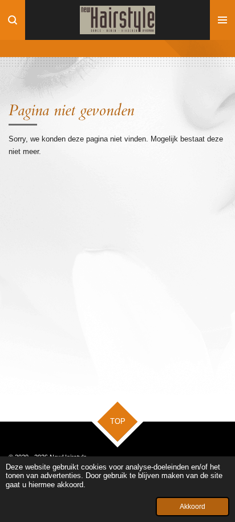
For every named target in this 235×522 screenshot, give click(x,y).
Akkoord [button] (192, 506)
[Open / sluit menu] (222, 20)
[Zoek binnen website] (12, 20)
